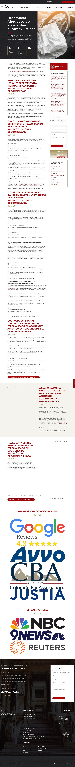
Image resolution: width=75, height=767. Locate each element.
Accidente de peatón (28, 724)
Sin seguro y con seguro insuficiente (31, 738)
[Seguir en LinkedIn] (70, 728)
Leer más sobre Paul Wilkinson (55, 63)
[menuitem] (70, 7)
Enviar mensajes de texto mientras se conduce (33, 736)
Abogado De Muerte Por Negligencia (56, 183)
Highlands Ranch (42, 748)
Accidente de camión (28, 716)
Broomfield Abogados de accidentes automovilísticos (57, 111)
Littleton (40, 752)
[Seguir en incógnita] (66, 728)
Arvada (24, 746)
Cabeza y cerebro (27, 730)
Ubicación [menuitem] (37, 7)
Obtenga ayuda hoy (57, 146)
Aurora (24, 748)
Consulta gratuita (68, 1)
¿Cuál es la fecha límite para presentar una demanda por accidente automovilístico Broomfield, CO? (57, 100)
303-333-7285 (63, 716)
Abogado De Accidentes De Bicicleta (57, 168)
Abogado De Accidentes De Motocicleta (57, 172)
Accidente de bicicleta (28, 720)
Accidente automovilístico (29, 714)
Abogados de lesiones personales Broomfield (21, 71)
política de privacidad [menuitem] (68, 763)
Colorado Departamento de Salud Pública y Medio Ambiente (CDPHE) (23, 212)
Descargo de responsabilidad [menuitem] (56, 763)
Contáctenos (61, 157)
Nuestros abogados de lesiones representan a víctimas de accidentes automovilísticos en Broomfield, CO (58, 78)
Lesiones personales (27, 722)
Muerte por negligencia (28, 734)
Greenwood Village (42, 746)
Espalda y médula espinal (29, 728)
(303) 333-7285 (8, 696)
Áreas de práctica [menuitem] (25, 7)
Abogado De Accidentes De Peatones (57, 176)
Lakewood (40, 750)
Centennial (25, 752)
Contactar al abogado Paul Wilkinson (23, 377)
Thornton (40, 754)
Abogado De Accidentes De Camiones (57, 180)
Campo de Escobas (55, 166)
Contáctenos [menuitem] (59, 7)
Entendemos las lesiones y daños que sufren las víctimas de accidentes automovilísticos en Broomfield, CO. (58, 89)
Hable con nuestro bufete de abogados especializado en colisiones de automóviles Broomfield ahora (57, 106)
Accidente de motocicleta (29, 718)
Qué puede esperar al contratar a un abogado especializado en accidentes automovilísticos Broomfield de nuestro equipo (58, 95)
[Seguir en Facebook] (62, 728)
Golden (24, 754)
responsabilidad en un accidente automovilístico (29, 184)
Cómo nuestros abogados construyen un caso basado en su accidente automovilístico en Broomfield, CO (58, 83)
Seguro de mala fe (27, 732)
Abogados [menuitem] (48, 7)
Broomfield (25, 750)
